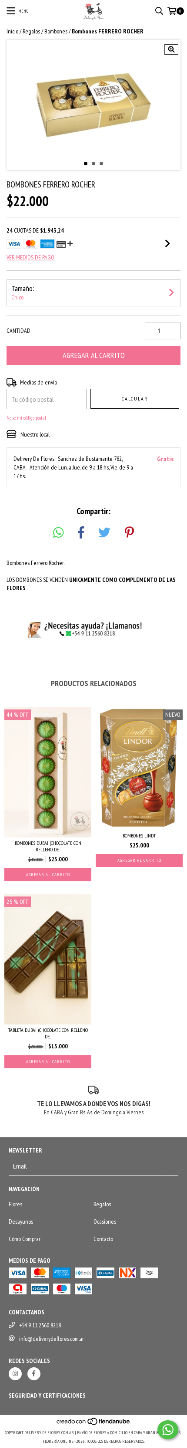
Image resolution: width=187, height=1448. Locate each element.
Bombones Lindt (139, 835)
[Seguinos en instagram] (15, 1373)
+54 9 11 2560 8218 (40, 1325)
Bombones (55, 31)
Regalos (31, 31)
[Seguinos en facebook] (33, 1373)
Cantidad (18, 331)
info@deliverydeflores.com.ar (51, 1339)
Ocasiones (105, 1221)
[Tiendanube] (94, 1424)
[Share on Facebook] (81, 533)
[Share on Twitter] (104, 533)
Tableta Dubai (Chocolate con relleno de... (48, 1033)
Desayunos (21, 1221)
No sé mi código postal (26, 417)
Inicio (12, 31)
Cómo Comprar (24, 1239)
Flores (15, 1204)
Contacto (103, 1239)
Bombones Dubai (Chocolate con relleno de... (48, 846)
